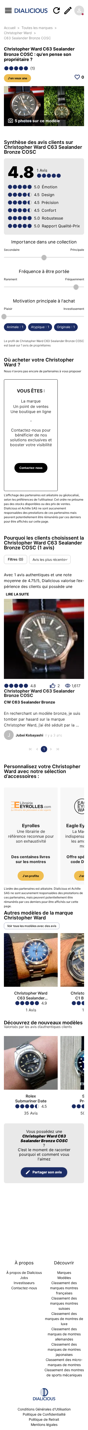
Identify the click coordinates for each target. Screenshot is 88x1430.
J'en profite (30, 876)
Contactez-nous (31, 468)
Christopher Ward (18, 33)
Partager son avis (47, 1172)
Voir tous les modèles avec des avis (31, 926)
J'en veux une (17, 78)
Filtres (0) (15, 559)
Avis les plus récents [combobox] (49, 559)
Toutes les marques (37, 28)
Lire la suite (17, 594)
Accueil (9, 28)
